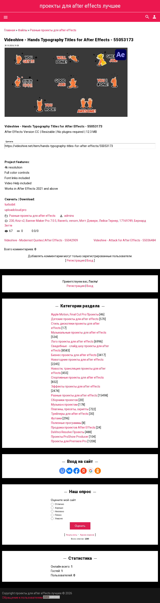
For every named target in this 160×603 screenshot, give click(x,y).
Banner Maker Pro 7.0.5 (41, 220)
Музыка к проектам (64, 404)
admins (69, 215)
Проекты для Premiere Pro (69, 441)
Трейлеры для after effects (69, 413)
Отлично (59, 504)
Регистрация (76, 260)
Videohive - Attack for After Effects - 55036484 (125, 240)
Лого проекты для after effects (72, 341)
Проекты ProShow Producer (69, 436)
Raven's (63, 220)
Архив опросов (87, 535)
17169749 (126, 220)
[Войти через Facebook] (76, 471)
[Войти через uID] (62, 471)
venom (73, 220)
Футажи (56, 418)
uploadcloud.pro (15, 210)
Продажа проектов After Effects (73, 427)
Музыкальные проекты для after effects (78, 332)
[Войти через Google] (91, 471)
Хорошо (59, 508)
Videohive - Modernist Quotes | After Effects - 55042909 (41, 240)
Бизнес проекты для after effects (74, 355)
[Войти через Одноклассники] (98, 471)
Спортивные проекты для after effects (77, 377)
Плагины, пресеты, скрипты (70, 409)
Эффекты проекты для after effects (75, 386)
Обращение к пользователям (22, 597)
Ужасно (59, 518)
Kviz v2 (20, 220)
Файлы (22, 30)
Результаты (71, 535)
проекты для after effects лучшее (80, 6)
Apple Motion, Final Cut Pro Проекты (75, 314)
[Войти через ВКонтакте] (69, 471)
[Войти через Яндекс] (83, 471)
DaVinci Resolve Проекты (67, 432)
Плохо (58, 515)
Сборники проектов (64, 400)
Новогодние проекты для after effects (77, 359)
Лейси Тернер (108, 220)
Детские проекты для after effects (75, 319)
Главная (9, 30)
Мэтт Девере (88, 220)
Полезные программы (66, 423)
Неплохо (59, 511)
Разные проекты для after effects (53, 30)
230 (11, 220)
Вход (89, 260)
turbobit (10, 204)
